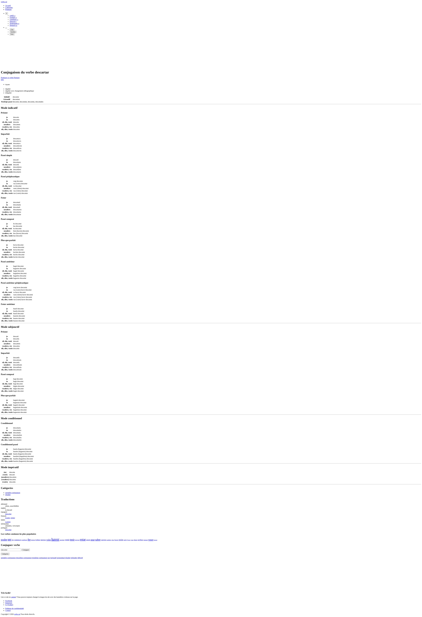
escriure (62, 540)
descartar (8, 514)
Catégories (9, 7)
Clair (12, 29)
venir (67, 540)
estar (83, 539)
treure (155, 540)
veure (150, 539)
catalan (13, 597)
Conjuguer (26, 550)
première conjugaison (12, 493)
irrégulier (74, 558)
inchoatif (53, 558)
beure (116, 540)
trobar (37, 540)
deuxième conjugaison (24, 558)
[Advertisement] (67, 52)
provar (77, 540)
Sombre (13, 32)
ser (9, 539)
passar (146, 540)
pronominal (61, 558)
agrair (88, 540)
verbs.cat (4, 2)
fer (29, 539)
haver (55, 539)
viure (132, 540)
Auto (12, 34)
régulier (8, 495)
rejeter (13, 518)
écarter (7, 518)
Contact (8, 610)
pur (49, 558)
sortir (125, 540)
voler (48, 540)
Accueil (8, 5)
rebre (112, 540)
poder (4, 539)
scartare (8, 522)
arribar (140, 540)
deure (135, 540)
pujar (121, 540)
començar (17, 540)
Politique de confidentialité (14, 608)
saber (98, 539)
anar (93, 539)
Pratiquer (8, 9)
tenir (72, 539)
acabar (108, 540)
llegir (128, 540)
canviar (103, 540)
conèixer (24, 540)
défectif (80, 558)
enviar (33, 540)
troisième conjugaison (39, 558)
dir (13, 540)
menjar (43, 540)
